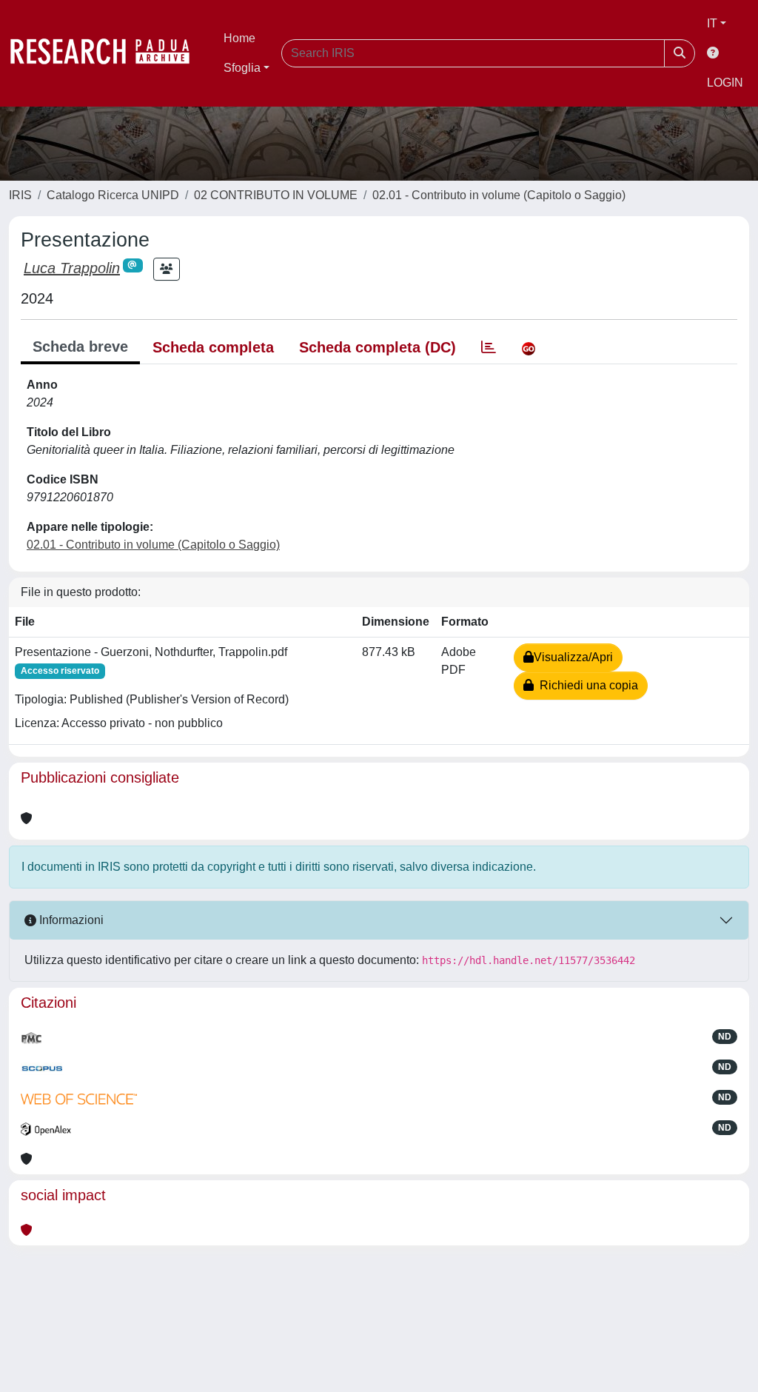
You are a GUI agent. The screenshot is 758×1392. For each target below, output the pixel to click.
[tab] (489, 347)
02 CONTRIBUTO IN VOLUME (276, 195)
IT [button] (712, 23)
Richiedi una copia (586, 685)
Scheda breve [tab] (80, 346)
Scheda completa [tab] (213, 347)
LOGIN (725, 82)
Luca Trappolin (72, 268)
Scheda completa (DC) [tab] (377, 347)
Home (239, 38)
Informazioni (70, 920)
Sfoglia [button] (242, 67)
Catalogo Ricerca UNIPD (113, 195)
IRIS (20, 195)
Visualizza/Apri (573, 657)
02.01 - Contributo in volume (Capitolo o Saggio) (498, 195)
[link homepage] (107, 53)
